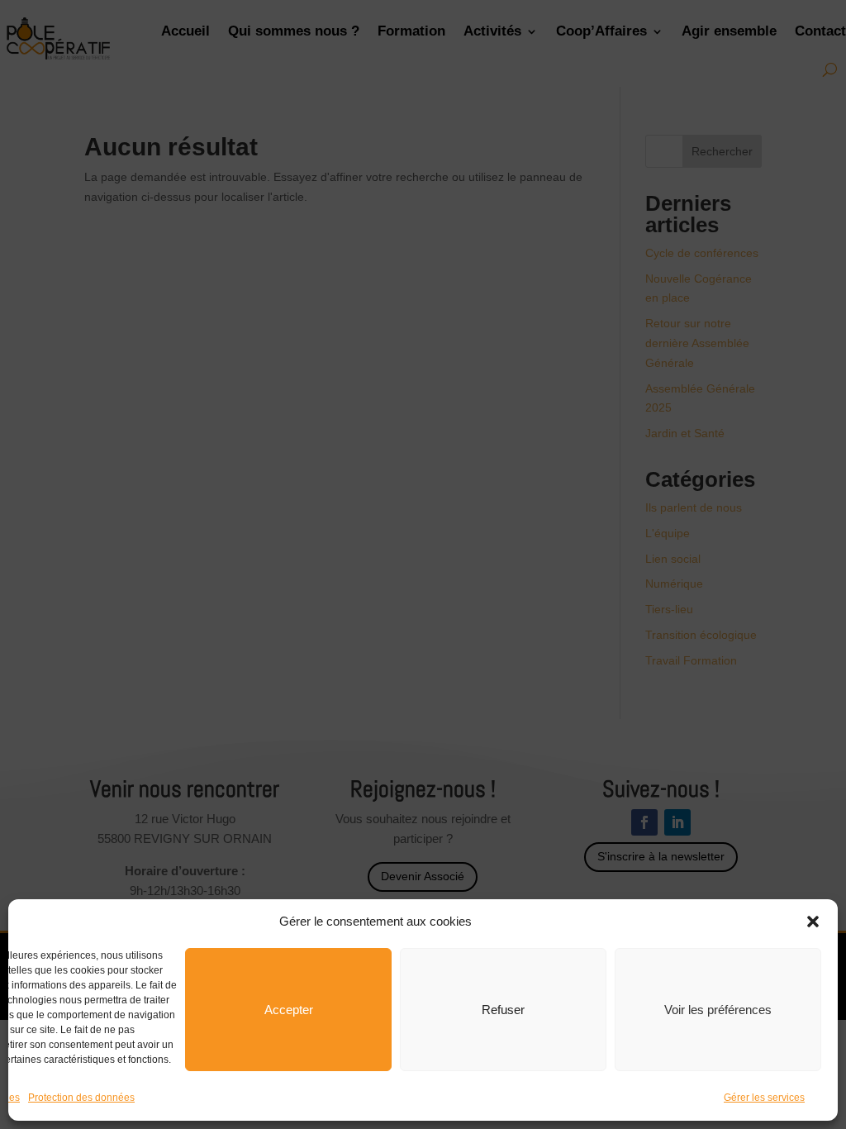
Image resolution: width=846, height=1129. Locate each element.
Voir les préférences (718, 1010)
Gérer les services (764, 1097)
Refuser (503, 1010)
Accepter (288, 1010)
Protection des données (81, 1097)
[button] (813, 921)
